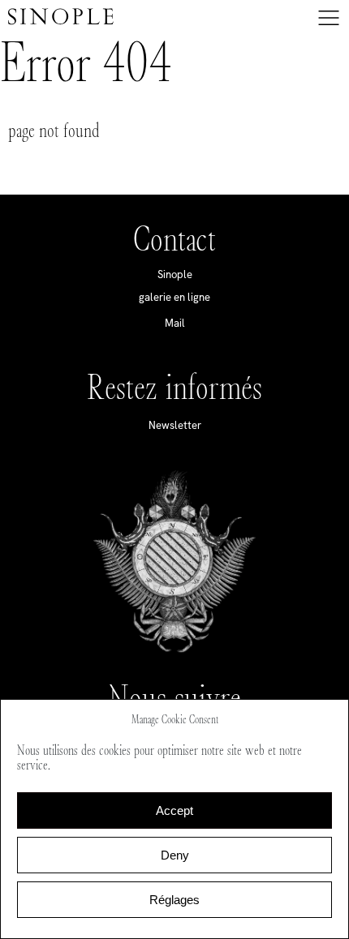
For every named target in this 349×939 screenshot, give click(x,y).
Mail (175, 323)
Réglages (174, 900)
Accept (174, 810)
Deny (175, 855)
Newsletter (175, 425)
